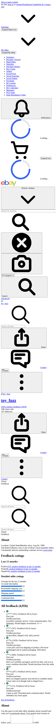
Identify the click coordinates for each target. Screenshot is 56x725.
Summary (10, 57)
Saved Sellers (11, 78)
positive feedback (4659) (14, 407)
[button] (24, 287)
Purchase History (13, 67)
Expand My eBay (8, 53)
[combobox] (13, 326)
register (19, 4)
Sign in (10, 4)
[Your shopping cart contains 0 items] (20, 158)
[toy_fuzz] (2, 301)
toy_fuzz (4, 303)
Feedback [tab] (5, 484)
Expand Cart (46, 158)
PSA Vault (10, 92)
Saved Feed (11, 74)
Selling (9, 71)
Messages (10, 90)
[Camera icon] (21, 263)
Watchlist (10, 64)
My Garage (11, 83)
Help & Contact (44, 4)
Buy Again (10, 69)
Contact (4, 479)
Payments (10, 81)
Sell (2, 7)
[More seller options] (21, 382)
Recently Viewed (13, 59)
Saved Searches (12, 76)
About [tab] (3, 481)
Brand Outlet (32, 4)
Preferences (11, 85)
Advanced (5, 298)
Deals (24, 4)
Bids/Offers (11, 62)
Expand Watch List (9, 30)
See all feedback (7, 700)
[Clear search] (21, 242)
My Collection (12, 88)
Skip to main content (9, 2)
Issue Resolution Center (16, 95)
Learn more (47, 550)
